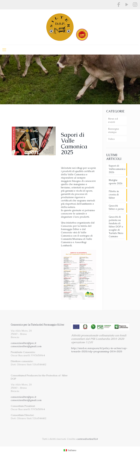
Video (111, 138)
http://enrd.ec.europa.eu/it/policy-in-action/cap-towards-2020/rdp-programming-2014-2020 (99, 350)
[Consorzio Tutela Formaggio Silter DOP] (70, 27)
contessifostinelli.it (87, 438)
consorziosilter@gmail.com (26, 346)
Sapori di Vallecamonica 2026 (116, 169)
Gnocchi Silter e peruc (116, 207)
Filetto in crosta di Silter (114, 194)
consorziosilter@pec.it (23, 343)
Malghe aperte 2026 (115, 182)
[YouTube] (126, 4)
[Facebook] (118, 4)
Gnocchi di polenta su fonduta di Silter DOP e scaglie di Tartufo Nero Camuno (116, 226)
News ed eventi (113, 120)
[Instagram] (135, 4)
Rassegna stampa (113, 130)
